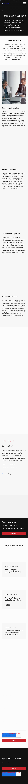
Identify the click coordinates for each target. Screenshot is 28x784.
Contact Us (14, 533)
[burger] (24, 3)
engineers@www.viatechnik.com (14, 668)
